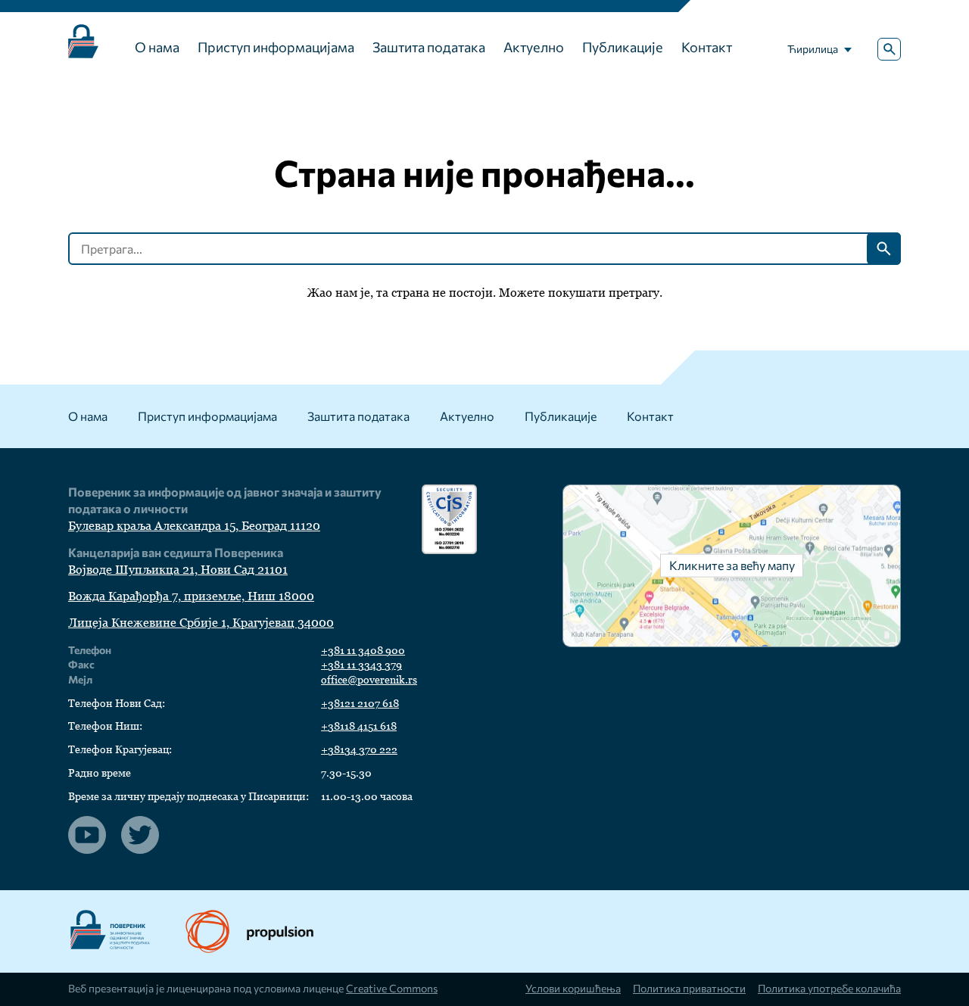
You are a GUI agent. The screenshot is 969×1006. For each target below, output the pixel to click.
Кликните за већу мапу (732, 565)
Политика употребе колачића (829, 988)
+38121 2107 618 (360, 703)
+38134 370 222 (359, 749)
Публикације (622, 47)
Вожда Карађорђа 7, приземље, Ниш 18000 (191, 596)
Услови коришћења (573, 988)
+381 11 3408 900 (363, 650)
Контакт (706, 47)
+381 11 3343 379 (361, 665)
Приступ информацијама (276, 47)
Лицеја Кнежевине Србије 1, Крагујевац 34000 (201, 622)
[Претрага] (889, 49)
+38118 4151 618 (359, 726)
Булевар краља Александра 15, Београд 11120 (194, 526)
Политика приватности (689, 988)
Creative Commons (392, 988)
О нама (157, 47)
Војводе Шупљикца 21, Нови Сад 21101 (178, 569)
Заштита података (428, 47)
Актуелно (533, 47)
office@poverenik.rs (369, 680)
